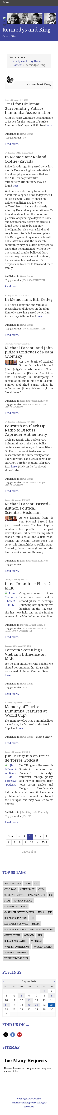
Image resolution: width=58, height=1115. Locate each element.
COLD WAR (10, 889)
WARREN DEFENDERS (16, 952)
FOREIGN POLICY (23, 900)
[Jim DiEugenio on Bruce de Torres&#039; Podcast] (11, 775)
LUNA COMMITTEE (22, 630)
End (44, 842)
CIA (29, 816)
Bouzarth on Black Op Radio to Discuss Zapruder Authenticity (26, 430)
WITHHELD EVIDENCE (16, 958)
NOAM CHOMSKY (32, 404)
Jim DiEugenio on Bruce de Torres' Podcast (27, 758)
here (49, 125)
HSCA (41, 912)
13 (29, 1000)
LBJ (32, 918)
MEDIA (35, 923)
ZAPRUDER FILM (32, 482)
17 (6, 1004)
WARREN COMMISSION (17, 946)
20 (29, 1004)
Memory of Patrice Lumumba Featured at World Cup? (26, 711)
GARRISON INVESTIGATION (19, 912)
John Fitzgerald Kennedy (34, 400)
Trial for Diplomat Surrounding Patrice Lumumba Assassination (28, 108)
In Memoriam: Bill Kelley (29, 299)
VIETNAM (36, 941)
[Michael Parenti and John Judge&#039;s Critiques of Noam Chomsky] (11, 362)
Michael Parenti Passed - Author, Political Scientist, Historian (28, 508)
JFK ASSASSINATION (34, 280)
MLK (7, 630)
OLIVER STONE (12, 935)
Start (11, 836)
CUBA (41, 889)
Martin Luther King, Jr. (33, 625)
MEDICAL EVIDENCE (15, 929)
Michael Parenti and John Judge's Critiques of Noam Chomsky (29, 352)
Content (17, 65)
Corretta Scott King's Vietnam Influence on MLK (25, 654)
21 (36, 1004)
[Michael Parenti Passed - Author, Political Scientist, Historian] (11, 518)
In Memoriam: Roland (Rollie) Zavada (25, 159)
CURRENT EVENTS (14, 895)
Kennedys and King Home (25, 61)
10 (31, 842)
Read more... (12, 144)
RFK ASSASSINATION (15, 941)
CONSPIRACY (27, 889)
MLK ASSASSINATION (34, 628)
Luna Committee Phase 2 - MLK (29, 586)
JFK (24, 137)
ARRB (28, 883)
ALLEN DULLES (12, 883)
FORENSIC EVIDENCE (15, 906)
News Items (26, 134)
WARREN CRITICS (43, 946)
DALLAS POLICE (36, 895)
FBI (51, 895)
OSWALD (29, 935)
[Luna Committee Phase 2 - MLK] (11, 599)
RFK (40, 935)
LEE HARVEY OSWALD (16, 923)
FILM (7, 900)
